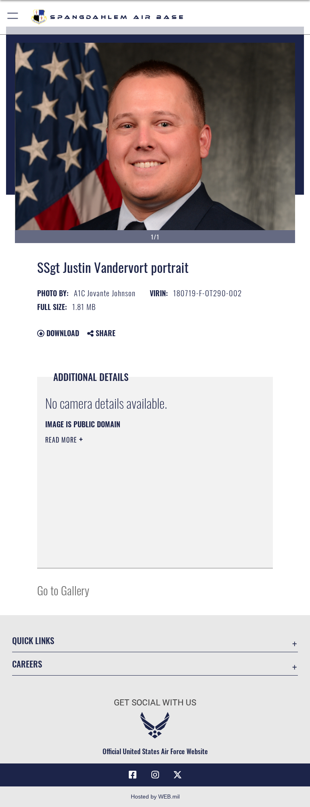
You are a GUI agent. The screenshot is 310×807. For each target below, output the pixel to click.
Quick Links (33, 640)
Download (61, 333)
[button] (13, 17)
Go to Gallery (63, 590)
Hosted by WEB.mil (155, 796)
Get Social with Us (155, 702)
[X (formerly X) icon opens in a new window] (178, 775)
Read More (62, 440)
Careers (27, 663)
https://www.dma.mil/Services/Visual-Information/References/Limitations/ (140, 502)
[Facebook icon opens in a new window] (132, 775)
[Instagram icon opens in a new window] (155, 775)
